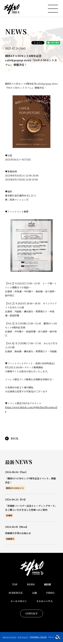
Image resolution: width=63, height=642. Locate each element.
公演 (34, 592)
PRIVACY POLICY (9, 637)
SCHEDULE (16, 592)
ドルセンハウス (44, 601)
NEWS (31, 584)
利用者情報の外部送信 (38, 637)
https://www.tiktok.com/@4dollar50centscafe (31, 409)
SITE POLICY (23, 637)
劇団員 (47, 584)
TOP (14, 584)
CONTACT (31, 613)
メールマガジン (18, 601)
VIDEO (50, 592)
